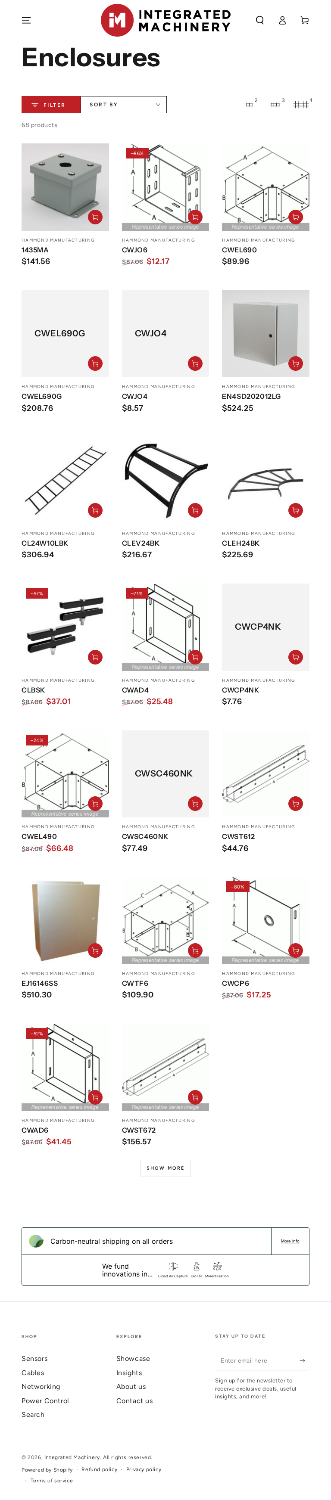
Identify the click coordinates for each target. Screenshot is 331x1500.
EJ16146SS (40, 983)
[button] (260, 20)
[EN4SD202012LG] (265, 334)
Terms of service (52, 1481)
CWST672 (139, 1130)
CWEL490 (39, 836)
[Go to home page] (166, 20)
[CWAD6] (65, 1067)
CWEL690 (239, 249)
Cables (33, 1373)
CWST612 (238, 836)
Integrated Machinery (72, 1457)
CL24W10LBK (45, 543)
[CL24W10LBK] (65, 480)
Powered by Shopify (47, 1470)
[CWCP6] (265, 920)
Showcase (133, 1358)
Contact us (134, 1401)
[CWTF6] (165, 920)
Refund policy (99, 1469)
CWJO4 (135, 396)
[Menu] (26, 20)
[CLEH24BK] (265, 480)
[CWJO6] (165, 187)
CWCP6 (235, 983)
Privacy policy (143, 1469)
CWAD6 (35, 1130)
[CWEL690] (265, 187)
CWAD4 (135, 690)
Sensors (34, 1358)
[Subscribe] (304, 1360)
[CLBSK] (65, 627)
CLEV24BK (141, 543)
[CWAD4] (165, 627)
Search (33, 1414)
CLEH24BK (241, 543)
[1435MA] (65, 187)
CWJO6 (135, 249)
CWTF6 (135, 983)
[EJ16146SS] (65, 920)
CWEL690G (42, 396)
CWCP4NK (240, 690)
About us (131, 1386)
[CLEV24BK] (165, 480)
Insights (129, 1373)
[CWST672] (165, 1067)
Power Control (45, 1401)
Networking (41, 1386)
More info (290, 1241)
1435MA (35, 249)
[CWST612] (265, 774)
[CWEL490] (65, 774)
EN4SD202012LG (251, 396)
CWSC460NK (145, 836)
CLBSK (33, 690)
